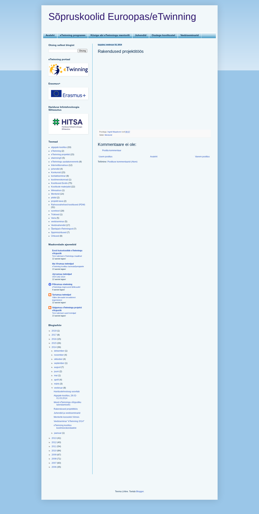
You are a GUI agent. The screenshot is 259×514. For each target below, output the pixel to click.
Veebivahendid (58, 225)
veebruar (58, 388)
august (57, 367)
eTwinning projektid (60, 154)
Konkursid (56, 172)
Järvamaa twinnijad (62, 274)
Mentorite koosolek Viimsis (66, 417)
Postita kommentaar (111, 150)
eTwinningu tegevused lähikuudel (66, 287)
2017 (54, 335)
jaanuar (58, 433)
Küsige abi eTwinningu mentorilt (110, 35)
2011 (54, 446)
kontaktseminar (58, 176)
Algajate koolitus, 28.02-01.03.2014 (65, 396)
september (59, 363)
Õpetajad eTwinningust (62, 229)
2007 (54, 463)
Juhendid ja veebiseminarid (67, 413)
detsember (59, 351)
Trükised (55, 214)
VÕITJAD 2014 (58, 277)
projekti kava (57, 201)
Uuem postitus (105, 156)
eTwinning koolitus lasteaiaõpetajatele (68, 266)
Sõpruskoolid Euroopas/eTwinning (122, 16)
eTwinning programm (72, 35)
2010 (54, 450)
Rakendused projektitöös (66, 409)
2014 (54, 347)
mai (56, 375)
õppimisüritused (58, 232)
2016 (54, 339)
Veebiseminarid (189, 35)
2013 (54, 438)
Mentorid (108, 135)
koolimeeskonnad (59, 179)
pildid (53, 197)
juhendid (55, 169)
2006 (54, 467)
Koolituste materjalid (61, 186)
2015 (54, 343)
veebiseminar (57, 221)
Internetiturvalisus (59, 165)
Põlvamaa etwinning (62, 284)
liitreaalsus (56, 190)
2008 (54, 459)
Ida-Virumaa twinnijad (63, 264)
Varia (53, 218)
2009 (54, 454)
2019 (54, 331)
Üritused (55, 236)
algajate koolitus (59, 147)
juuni (56, 371)
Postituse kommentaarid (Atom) (122, 161)
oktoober (58, 359)
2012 (54, 442)
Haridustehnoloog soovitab (67, 391)
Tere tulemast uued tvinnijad (64, 313)
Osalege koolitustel (163, 35)
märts (57, 384)
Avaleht (50, 35)
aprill (56, 380)
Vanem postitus (202, 156)
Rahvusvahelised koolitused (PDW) (68, 204)
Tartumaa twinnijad (61, 295)
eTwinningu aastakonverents (65, 161)
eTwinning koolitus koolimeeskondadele (65, 426)
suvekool (55, 211)
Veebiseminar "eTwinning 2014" (69, 421)
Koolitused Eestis (59, 183)
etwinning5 (56, 158)
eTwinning (56, 151)
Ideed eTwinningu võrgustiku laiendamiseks (67, 403)
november (59, 355)
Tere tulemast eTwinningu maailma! (67, 256)
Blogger (140, 491)
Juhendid (140, 35)
